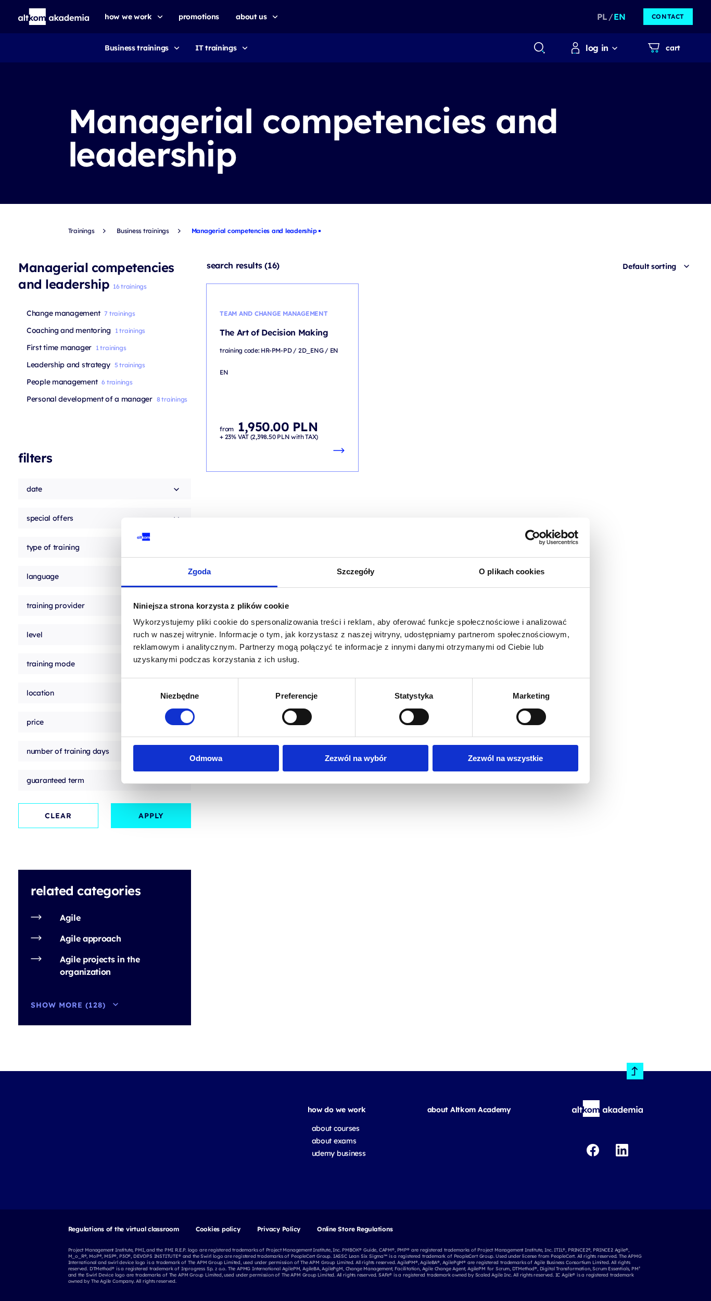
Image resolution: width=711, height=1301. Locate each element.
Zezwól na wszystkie (505, 758)
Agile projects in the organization (99, 965)
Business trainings (137, 48)
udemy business (339, 1153)
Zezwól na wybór (356, 758)
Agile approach (90, 938)
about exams (334, 1140)
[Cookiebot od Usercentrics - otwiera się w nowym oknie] (532, 537)
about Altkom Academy (469, 1109)
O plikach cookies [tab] (511, 571)
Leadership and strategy (68, 364)
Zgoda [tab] (199, 571)
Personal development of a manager (90, 399)
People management (62, 382)
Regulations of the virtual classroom (123, 1229)
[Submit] (539, 47)
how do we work (337, 1109)
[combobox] (539, 47)
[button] (54, 16)
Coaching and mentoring (69, 330)
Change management (63, 313)
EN (619, 16)
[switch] (297, 717)
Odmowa (205, 758)
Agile (70, 917)
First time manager (59, 347)
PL (602, 16)
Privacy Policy (279, 1229)
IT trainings (216, 48)
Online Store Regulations (354, 1229)
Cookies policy (218, 1229)
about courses (336, 1128)
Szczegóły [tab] (356, 571)
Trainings (81, 231)
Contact (668, 16)
